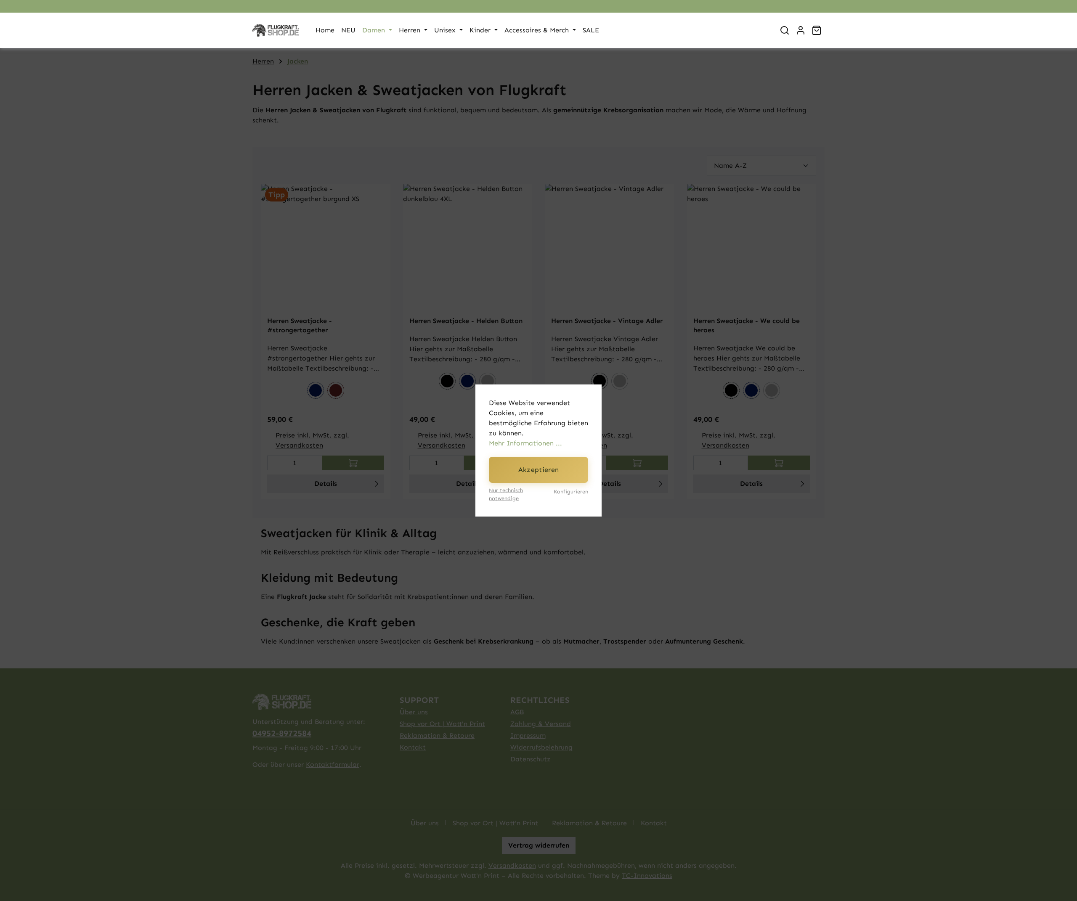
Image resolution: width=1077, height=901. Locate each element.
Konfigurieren (571, 491)
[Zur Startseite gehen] (275, 30)
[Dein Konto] (801, 30)
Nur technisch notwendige (506, 494)
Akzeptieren (538, 470)
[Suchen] (785, 30)
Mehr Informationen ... (525, 443)
